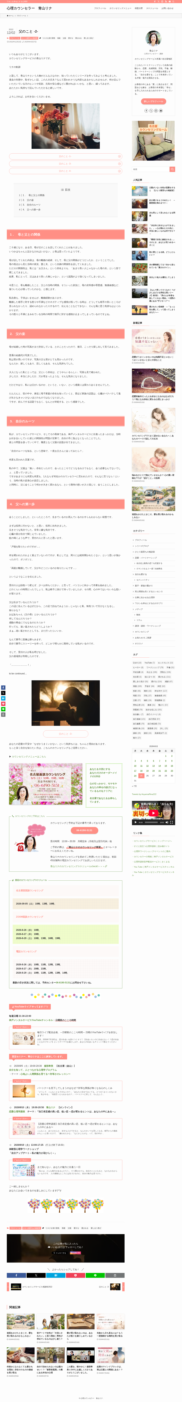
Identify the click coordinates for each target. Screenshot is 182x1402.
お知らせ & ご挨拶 (143, 638)
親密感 (152, 728)
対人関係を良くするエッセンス (149, 591)
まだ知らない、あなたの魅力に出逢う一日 (58, 1167)
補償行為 (138, 728)
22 (166, 771)
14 (160, 766)
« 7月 (134, 786)
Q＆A (137, 663)
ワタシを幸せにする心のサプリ (149, 603)
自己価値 (139, 719)
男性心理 (138, 705)
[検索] (173, 1)
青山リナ (50, 1107)
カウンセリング (142, 632)
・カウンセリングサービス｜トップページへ (152, 841)
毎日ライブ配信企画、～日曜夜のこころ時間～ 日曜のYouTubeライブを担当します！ (77, 1034)
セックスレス (165, 663)
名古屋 (137, 677)
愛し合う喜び (88, 38)
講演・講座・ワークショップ (148, 626)
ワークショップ (155, 667)
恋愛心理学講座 (17, 1111)
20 (153, 771)
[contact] (169, 1)
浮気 (147, 696)
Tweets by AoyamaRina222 (144, 794)
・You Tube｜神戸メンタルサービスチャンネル (153, 867)
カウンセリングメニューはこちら (29, 756)
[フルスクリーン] (171, 822)
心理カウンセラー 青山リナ (29, 8)
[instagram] (162, 1)
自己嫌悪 (138, 724)
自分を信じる (154, 710)
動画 (138, 615)
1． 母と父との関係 (34, 195)
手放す (149, 686)
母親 (58, 38)
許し (164, 728)
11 (141, 766)
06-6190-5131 (63, 982)
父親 (64, 38)
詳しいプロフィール (153, 101)
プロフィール (14, 38)
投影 (137, 691)
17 (135, 771)
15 (166, 766)
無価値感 (160, 696)
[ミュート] (167, 822)
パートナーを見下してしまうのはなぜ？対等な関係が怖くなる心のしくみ (74, 1088)
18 (141, 771)
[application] (153, 813)
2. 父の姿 (28, 200)
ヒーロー (138, 667)
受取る (165, 672)
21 (160, 771)
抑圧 (161, 686)
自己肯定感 (154, 724)
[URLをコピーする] (115, 1275)
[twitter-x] (158, 1)
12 (147, 766)
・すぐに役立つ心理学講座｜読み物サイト (151, 846)
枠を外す (161, 691)
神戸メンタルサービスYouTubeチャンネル (31, 1020)
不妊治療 (138, 672)
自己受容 (154, 719)
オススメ (139, 643)
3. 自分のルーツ (32, 205)
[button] (16, 1275)
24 (135, 776)
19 (147, 771)
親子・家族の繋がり (144, 586)
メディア (139, 609)
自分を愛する (141, 574)
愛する (70, 38)
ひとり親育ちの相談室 (30, 38)
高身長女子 (161, 733)
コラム (139, 620)
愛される (78, 38)
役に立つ (150, 677)
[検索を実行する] (172, 169)
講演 (147, 733)
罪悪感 (137, 710)
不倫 (170, 667)
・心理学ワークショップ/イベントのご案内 (151, 851)
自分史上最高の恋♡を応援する (149, 563)
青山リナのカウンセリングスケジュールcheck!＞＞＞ (77, 866)
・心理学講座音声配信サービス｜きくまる (151, 862)
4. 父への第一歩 (32, 209)
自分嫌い (138, 714)
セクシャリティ (142, 580)
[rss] (166, 1)
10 (135, 766)
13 (153, 766)
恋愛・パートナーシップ (146, 558)
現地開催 (160, 700)
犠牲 (147, 700)
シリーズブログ (142, 546)
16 (172, 766)
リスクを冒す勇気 (49, 38)
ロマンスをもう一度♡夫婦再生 (149, 569)
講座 (137, 733)
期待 (147, 691)
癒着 (151, 705)
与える (152, 672)
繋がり (163, 705)
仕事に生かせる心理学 (145, 597)
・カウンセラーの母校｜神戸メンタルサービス (153, 856)
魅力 (137, 738)
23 (172, 771)
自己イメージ (154, 714)
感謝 (168, 681)
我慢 (137, 686)
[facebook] (155, 1)
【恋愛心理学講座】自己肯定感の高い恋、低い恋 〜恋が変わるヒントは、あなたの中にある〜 (77, 1125)
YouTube (150, 663)
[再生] (135, 822)
